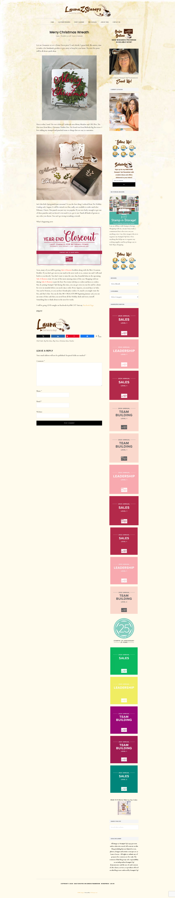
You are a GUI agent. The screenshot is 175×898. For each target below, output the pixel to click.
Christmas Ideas (64, 341)
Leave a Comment (77, 36)
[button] (124, 20)
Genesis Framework (93, 883)
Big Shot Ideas (48, 341)
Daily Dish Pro (79, 883)
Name (39, 391)
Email (39, 401)
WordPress (105, 883)
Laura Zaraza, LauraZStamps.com (87, 10)
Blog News (56, 341)
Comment (40, 361)
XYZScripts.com (93, 892)
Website (39, 412)
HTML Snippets (81, 892)
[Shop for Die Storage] (124, 197)
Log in (112, 883)
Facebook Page (88, 305)
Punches (71, 341)
